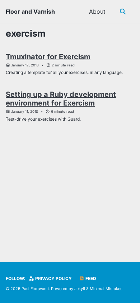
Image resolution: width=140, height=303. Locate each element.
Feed (90, 278)
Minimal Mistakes (106, 288)
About (97, 11)
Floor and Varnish (30, 11)
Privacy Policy (53, 278)
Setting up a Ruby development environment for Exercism (61, 98)
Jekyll (79, 288)
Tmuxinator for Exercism (48, 56)
